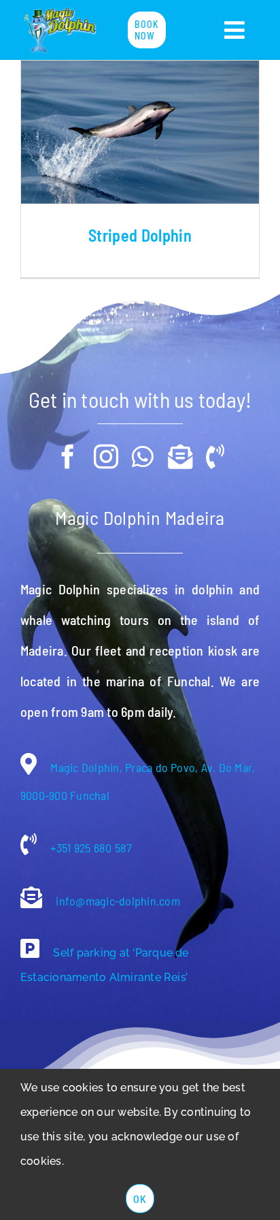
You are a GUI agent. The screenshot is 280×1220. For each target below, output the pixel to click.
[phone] (215, 457)
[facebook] (68, 457)
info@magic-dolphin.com (116, 900)
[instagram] (106, 457)
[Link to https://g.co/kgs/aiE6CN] (29, 948)
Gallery (140, 132)
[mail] (180, 457)
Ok (140, 1198)
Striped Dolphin (140, 235)
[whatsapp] (143, 457)
